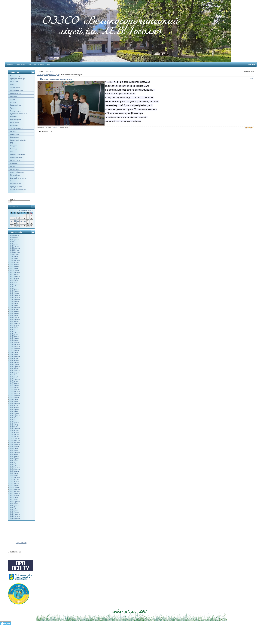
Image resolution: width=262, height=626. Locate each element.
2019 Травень (14, 432)
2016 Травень (14, 360)
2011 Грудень (14, 254)
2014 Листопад (15, 324)
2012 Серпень (15, 270)
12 (15, 221)
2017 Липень (14, 387)
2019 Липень (14, 436)
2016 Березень (15, 356)
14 (21, 221)
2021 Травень (14, 481)
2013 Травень (14, 289)
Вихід (42, 64)
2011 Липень (14, 244)
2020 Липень (14, 461)
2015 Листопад (15, 348)
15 (25, 221)
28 (21, 226)
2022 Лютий (14, 499)
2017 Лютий (14, 377)
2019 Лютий (14, 426)
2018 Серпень (15, 414)
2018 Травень (14, 407)
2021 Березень (15, 477)
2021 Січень (14, 473)
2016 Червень (14, 362)
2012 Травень (14, 264)
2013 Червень (14, 291)
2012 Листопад (15, 276)
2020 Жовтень (15, 467)
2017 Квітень (14, 381)
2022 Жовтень (15, 516)
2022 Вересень (15, 514)
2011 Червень (14, 242)
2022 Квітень (14, 504)
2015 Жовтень (15, 346)
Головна (10, 64)
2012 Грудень (14, 279)
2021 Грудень (14, 495)
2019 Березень (15, 428)
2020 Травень (14, 457)
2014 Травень (14, 311)
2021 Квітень (14, 479)
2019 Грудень (14, 446)
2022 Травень (14, 506)
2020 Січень (14, 448)
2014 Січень (14, 303)
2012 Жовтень (15, 274)
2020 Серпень (15, 463)
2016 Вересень (15, 366)
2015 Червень (14, 338)
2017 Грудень (14, 397)
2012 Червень (14, 266)
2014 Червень (14, 313)
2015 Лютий (14, 330)
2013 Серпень (15, 293)
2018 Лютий (14, 401)
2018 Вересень (15, 416)
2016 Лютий (14, 354)
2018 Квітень (14, 405)
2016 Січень (14, 352)
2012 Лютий (14, 258)
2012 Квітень (14, 262)
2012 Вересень (15, 272)
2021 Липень (14, 485)
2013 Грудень (14, 301)
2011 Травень (14, 240)
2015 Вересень (15, 344)
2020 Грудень (14, 471)
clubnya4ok (55, 127)
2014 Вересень (15, 319)
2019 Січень (14, 424)
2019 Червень (14, 434)
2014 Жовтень (15, 321)
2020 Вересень (15, 465)
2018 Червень (14, 409)
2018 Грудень (14, 422)
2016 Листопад (15, 371)
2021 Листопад (15, 493)
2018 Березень (15, 403)
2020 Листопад (15, 469)
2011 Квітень (14, 238)
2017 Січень (14, 375)
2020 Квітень (14, 454)
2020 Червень (14, 459)
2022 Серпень (15, 512)
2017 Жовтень (15, 393)
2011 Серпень (14, 246)
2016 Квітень (14, 358)
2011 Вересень (15, 248)
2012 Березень (15, 260)
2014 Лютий (14, 305)
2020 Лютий (14, 450)
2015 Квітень (14, 334)
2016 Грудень (14, 373)
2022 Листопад (15, 518)
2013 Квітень (14, 287)
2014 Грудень (14, 326)
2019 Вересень (15, 440)
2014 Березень (15, 307)
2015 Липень (14, 340)
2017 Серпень (15, 389)
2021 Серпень (15, 487)
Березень (52, 75)
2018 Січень (14, 399)
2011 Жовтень (15, 250)
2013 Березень (15, 285)
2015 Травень (14, 336)
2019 (46, 75)
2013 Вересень (15, 295)
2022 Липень (14, 510)
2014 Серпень (15, 317)
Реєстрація (32, 64)
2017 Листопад (15, 395)
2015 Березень (15, 332)
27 (18, 226)
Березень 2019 (26, 210)
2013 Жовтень (15, 297)
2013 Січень (14, 281)
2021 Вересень (15, 489)
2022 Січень (14, 497)
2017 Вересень (15, 391)
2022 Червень (14, 508)
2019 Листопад (15, 444)
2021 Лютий (14, 475)
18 (11, 223)
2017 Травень (14, 383)
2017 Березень (15, 379)
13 (18, 221)
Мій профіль (21, 64)
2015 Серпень (15, 342)
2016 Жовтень (15, 369)
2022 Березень (15, 502)
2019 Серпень (15, 438)
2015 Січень (14, 328)
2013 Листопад (15, 299)
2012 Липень (14, 268)
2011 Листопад (15, 252)
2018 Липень (14, 412)
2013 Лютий (14, 283)
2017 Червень (14, 385)
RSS (51, 71)
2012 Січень (14, 256)
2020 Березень (15, 452)
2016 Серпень (15, 364)
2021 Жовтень (15, 491)
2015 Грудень (14, 350)
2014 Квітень (14, 309)
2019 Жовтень (15, 442)
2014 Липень (14, 315)
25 (11, 226)
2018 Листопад (15, 420)
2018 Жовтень (15, 418)
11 (11, 221)
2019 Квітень (14, 430)
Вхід (48, 64)
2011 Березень (15, 236)
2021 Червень (14, 483)
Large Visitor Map (21, 543)
